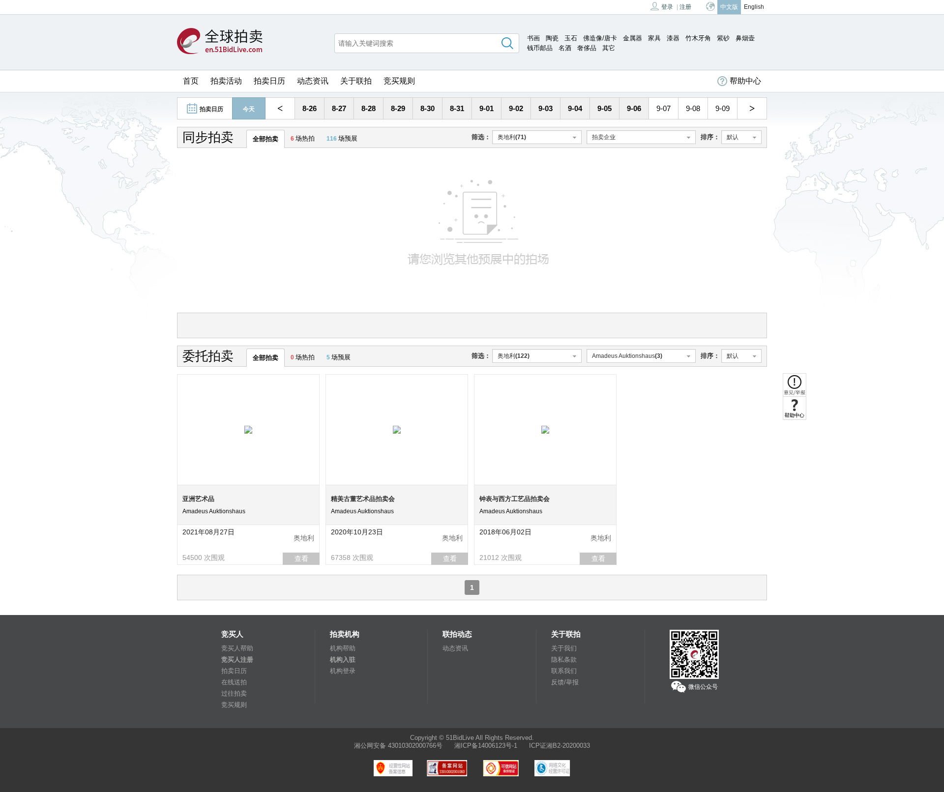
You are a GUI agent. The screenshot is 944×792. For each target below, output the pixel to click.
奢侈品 (586, 48)
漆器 (673, 38)
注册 (685, 6)
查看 (301, 558)
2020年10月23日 (357, 532)
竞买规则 (399, 81)
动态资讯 (312, 81)
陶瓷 (552, 38)
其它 (608, 48)
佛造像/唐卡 (600, 38)
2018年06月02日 (505, 532)
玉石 (570, 38)
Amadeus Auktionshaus (213, 511)
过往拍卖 (234, 693)
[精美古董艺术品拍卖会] (397, 429)
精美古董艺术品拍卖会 (363, 498)
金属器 (632, 38)
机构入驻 (342, 659)
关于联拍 (356, 81)
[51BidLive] (220, 42)
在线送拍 (234, 682)
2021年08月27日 (208, 532)
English (754, 6)
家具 (654, 38)
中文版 (729, 6)
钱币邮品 (540, 48)
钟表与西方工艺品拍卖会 (514, 498)
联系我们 (564, 671)
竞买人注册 (237, 659)
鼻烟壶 (745, 38)
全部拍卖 (265, 139)
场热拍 (303, 138)
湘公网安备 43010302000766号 (398, 745)
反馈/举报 (565, 682)
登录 (667, 6)
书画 (533, 38)
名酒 (565, 48)
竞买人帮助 (237, 648)
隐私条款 (564, 659)
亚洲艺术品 (198, 498)
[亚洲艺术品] (248, 429)
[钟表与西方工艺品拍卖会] (545, 429)
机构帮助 (342, 648)
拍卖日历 (269, 81)
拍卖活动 (226, 81)
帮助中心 (745, 81)
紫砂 (723, 38)
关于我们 (564, 648)
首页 (191, 81)
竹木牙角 (698, 38)
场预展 (341, 138)
